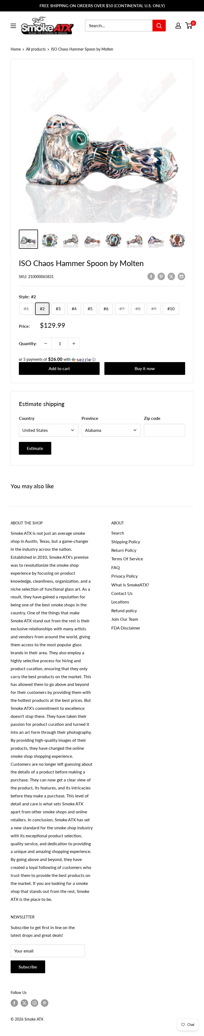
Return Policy (123, 550)
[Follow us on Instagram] (34, 1003)
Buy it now (145, 368)
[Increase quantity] (73, 343)
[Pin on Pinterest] (161, 276)
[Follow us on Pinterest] (44, 1003)
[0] (189, 25)
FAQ (115, 567)
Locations (120, 601)
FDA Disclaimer (125, 627)
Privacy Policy (124, 575)
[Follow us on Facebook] (14, 1003)
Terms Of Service (127, 558)
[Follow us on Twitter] (24, 1003)
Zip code (152, 418)
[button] (102, 359)
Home (16, 49)
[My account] (178, 25)
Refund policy (124, 610)
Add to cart (59, 368)
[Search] (159, 25)
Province (90, 418)
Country (26, 418)
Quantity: (28, 343)
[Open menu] (13, 26)
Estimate (35, 448)
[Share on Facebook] (151, 276)
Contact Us (122, 593)
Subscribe (28, 966)
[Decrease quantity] (45, 343)
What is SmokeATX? (130, 584)
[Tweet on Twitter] (171, 276)
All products (36, 49)
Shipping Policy (125, 541)
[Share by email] (181, 276)
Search (117, 532)
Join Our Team (124, 618)
